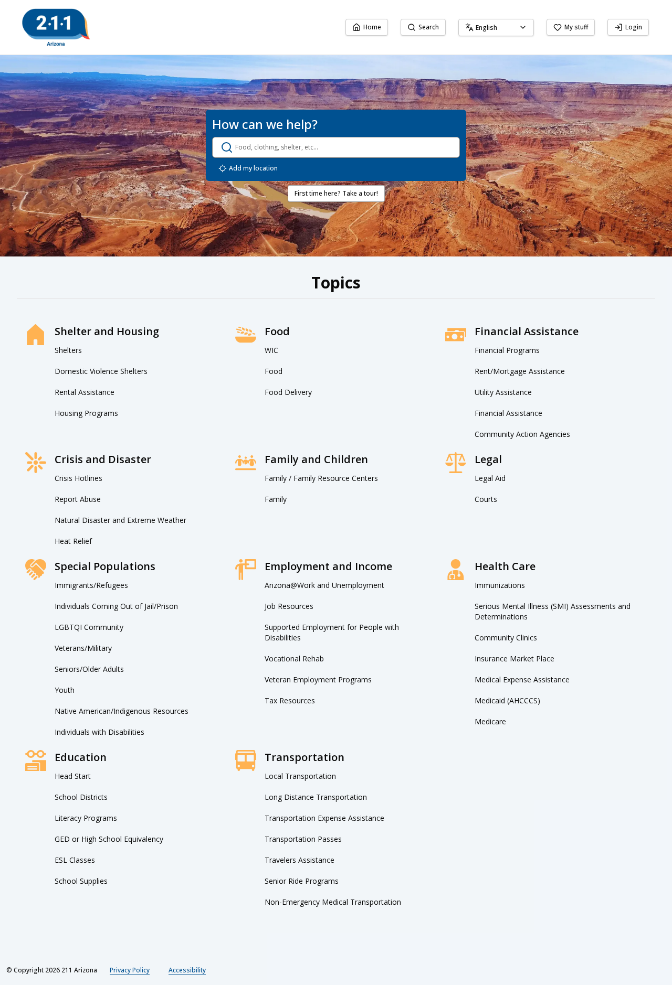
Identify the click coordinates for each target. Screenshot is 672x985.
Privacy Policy (130, 970)
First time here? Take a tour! (336, 193)
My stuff (576, 27)
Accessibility (187, 970)
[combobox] (496, 27)
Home (372, 27)
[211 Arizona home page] (56, 27)
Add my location (253, 168)
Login (633, 27)
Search (428, 27)
